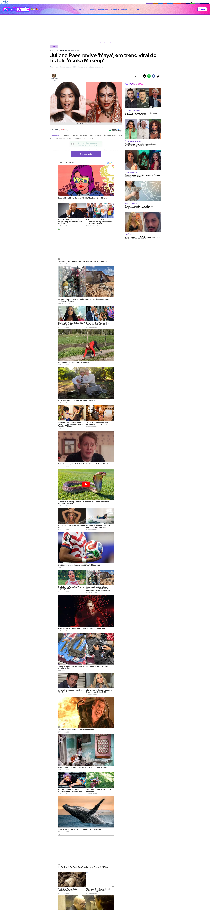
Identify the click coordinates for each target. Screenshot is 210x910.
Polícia (165, 2)
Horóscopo (114, 9)
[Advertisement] (105, 26)
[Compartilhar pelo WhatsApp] (149, 76)
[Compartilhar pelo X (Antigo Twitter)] (144, 76)
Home (96, 43)
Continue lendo (86, 154)
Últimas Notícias (205, 2)
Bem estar (83, 9)
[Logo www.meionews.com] (4, 2)
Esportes (192, 2)
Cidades (160, 2)
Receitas (183, 2)
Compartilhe (137, 76)
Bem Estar (170, 2)
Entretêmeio (149, 2)
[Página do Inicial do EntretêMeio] (17, 9)
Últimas (137, 9)
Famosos (73, 9)
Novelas (92, 9)
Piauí (188, 2)
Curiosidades (177, 2)
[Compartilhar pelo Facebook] (153, 76)
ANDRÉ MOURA (126, 9)
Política (155, 2)
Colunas (197, 2)
